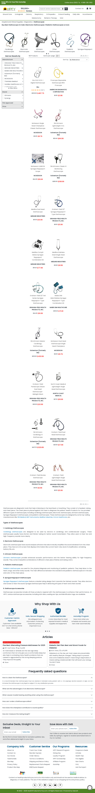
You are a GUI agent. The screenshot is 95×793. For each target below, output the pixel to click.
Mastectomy (36, 18)
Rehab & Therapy (50, 18)
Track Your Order (35, 750)
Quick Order (33, 98)
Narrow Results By (12, 56)
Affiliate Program (59, 761)
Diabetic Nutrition (54, 642)
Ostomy (29, 14)
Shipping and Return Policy (39, 761)
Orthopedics (50, 14)
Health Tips (80, 756)
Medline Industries (46, 517)
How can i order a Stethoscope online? (16, 701)
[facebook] (40, 785)
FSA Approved (8, 103)
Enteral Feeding (64, 14)
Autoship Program (81, 616)
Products (33, 56)
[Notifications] (87, 8)
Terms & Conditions (36, 759)
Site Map (10, 761)
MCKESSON (9, 79)
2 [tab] (48, 54)
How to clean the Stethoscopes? (14, 678)
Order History (34, 756)
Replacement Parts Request (39, 764)
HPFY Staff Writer (9, 648)
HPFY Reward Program (61, 750)
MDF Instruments (32, 517)
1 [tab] (47, 54)
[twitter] (35, 785)
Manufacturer (8, 59)
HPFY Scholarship (59, 759)
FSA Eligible (80, 759)
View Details (42, 98)
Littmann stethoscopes (12, 558)
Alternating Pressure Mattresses (12, 642)
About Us (10, 750)
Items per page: (49, 56)
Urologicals (19, 14)
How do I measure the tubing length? (16, 714)
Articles (78, 753)
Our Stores (11, 756)
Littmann (8, 95)
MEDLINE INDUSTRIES (12, 68)
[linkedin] (50, 785)
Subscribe (26, 732)
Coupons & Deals (82, 750)
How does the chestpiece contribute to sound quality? (22, 708)
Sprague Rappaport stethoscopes (15, 581)
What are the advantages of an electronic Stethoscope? (23, 689)
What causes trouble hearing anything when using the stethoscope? (28, 695)
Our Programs (61, 746)
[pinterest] (60, 785)
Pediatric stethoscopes (11, 568)
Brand (5, 92)
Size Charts (80, 761)
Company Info (15, 746)
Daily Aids (76, 14)
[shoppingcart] (90, 8)
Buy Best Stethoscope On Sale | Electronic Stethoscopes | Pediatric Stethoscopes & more (35, 25)
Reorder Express (35, 753)
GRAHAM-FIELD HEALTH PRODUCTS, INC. (13, 64)
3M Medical (22, 517)
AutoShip (56, 764)
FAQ (77, 764)
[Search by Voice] (63, 9)
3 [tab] (49, 631)
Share (6, 662)
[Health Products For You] (9, 8)
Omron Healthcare (60, 517)
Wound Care (7, 14)
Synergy (7, 98)
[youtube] (55, 785)
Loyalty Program (59, 756)
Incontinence (87, 14)
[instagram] (45, 785)
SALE (61, 18)
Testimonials (11, 759)
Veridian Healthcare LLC (13, 84)
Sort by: (66, 60)
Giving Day (57, 753)
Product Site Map (13, 767)
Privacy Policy (12, 764)
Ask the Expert (81, 767)
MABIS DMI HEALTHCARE (13, 71)
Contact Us (79, 8)
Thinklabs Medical (11, 81)
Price (4, 106)
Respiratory (39, 14)
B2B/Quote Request (36, 767)
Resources (81, 746)
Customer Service (39, 746)
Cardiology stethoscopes (12, 532)
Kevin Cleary (55, 651)
